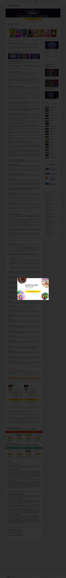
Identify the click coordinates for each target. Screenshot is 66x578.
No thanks (33, 293)
